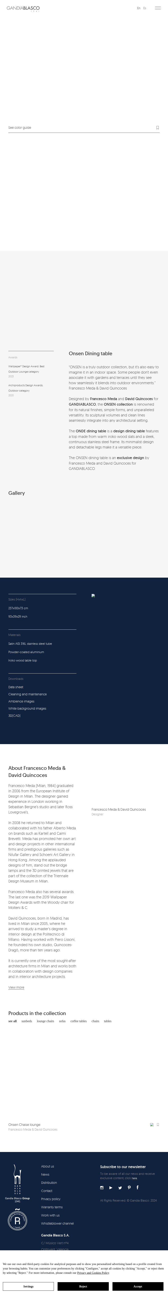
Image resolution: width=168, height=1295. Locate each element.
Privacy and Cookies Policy (93, 1272)
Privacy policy (50, 1199)
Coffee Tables (78, 1021)
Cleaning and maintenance (27, 694)
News (45, 1174)
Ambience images (21, 701)
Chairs (95, 1021)
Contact (46, 1191)
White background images (27, 708)
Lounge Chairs (45, 1021)
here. (134, 1178)
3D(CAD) (14, 716)
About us (47, 1166)
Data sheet (15, 687)
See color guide (19, 127)
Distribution (49, 1183)
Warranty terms (52, 1207)
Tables (107, 1021)
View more (16, 987)
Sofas (62, 1021)
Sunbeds (27, 1021)
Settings (28, 1286)
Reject (83, 1286)
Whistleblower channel (57, 1223)
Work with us (50, 1215)
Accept (138, 1286)
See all (12, 1021)
